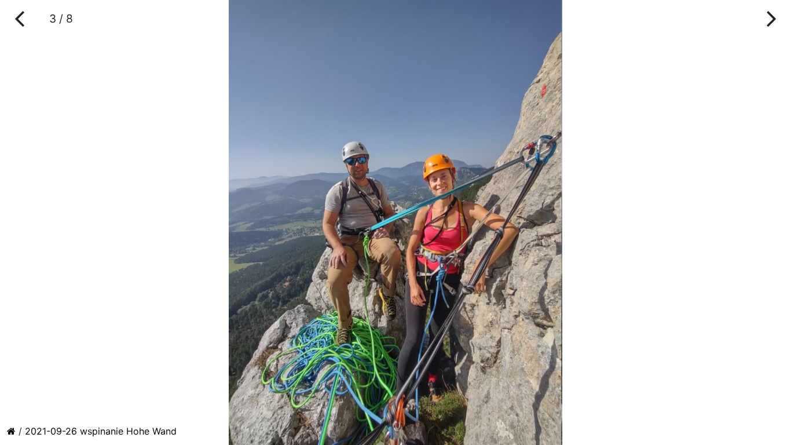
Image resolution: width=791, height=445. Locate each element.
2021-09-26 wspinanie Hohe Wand (101, 431)
